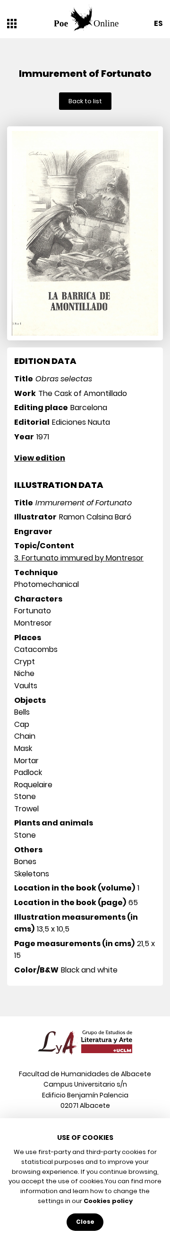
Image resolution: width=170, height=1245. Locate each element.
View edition (39, 458)
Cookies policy (108, 1200)
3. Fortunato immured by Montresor (79, 557)
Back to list (85, 101)
